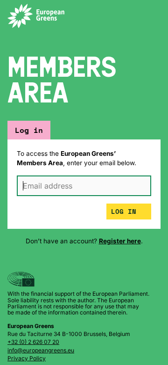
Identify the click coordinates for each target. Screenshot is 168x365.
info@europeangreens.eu (40, 350)
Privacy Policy (26, 358)
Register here (120, 241)
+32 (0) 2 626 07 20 (33, 342)
